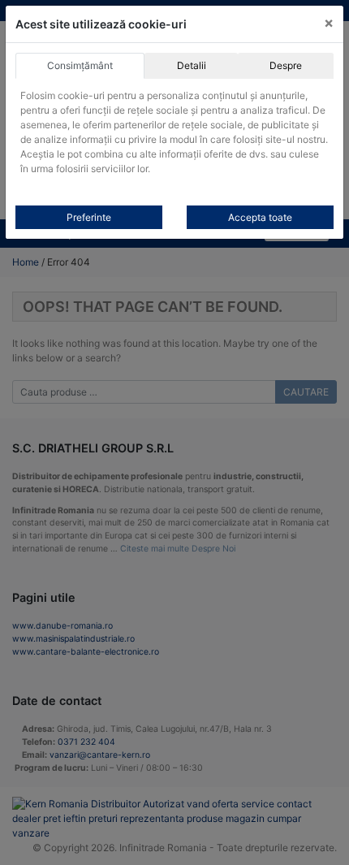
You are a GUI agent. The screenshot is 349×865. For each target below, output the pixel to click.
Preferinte (89, 217)
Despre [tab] (285, 65)
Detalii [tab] (191, 65)
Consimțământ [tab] (80, 65)
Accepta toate (260, 217)
